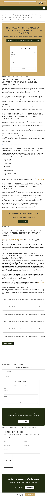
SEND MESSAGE (8, 460)
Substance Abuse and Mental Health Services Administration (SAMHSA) (22, 238)
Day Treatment (8, 371)
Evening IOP (7, 376)
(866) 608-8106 (41, 179)
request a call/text (41, 3)
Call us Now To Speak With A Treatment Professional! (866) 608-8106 (24, 40)
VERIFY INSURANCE (8, 343)
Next (23, 68)
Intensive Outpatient (9, 374)
